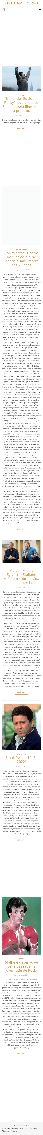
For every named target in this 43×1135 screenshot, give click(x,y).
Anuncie (14, 1131)
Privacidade (6, 1128)
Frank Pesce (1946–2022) (21, 759)
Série (24, 249)
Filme (21, 95)
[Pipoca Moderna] (3, 9)
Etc (18, 754)
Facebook (23, 1128)
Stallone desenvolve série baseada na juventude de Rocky (21, 966)
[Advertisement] (21, 39)
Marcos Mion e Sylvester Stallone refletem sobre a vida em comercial (21, 576)
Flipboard (5, 1131)
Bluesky (34, 1128)
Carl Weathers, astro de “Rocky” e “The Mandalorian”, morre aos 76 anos (21, 259)
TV (22, 567)
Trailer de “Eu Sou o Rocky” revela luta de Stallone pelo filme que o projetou (22, 104)
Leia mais (21, 129)
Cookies (15, 1128)
